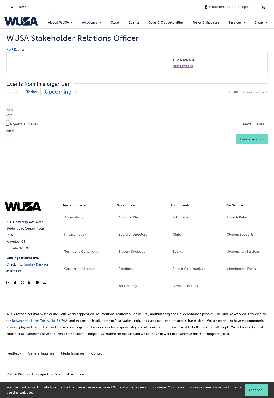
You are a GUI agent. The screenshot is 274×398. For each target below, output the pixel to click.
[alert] (9, 120)
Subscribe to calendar (252, 139)
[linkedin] (29, 282)
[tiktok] (15, 282)
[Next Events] (16, 92)
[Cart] (263, 7)
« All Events (15, 50)
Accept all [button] (256, 390)
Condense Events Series (255, 92)
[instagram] (7, 282)
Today (31, 91)
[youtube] (37, 282)
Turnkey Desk (33, 264)
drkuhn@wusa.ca (183, 65)
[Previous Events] (9, 92)
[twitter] (22, 282)
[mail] (44, 282)
